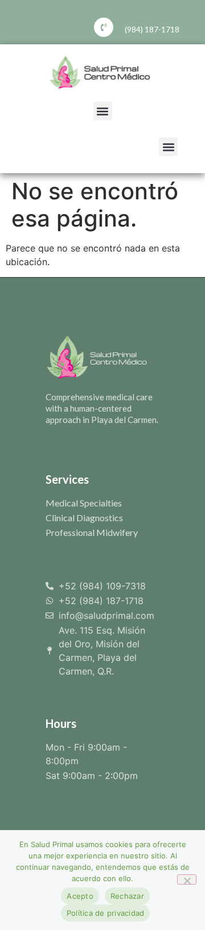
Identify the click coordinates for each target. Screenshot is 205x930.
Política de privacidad (106, 913)
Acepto (80, 895)
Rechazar (127, 895)
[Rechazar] (186, 879)
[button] (102, 111)
